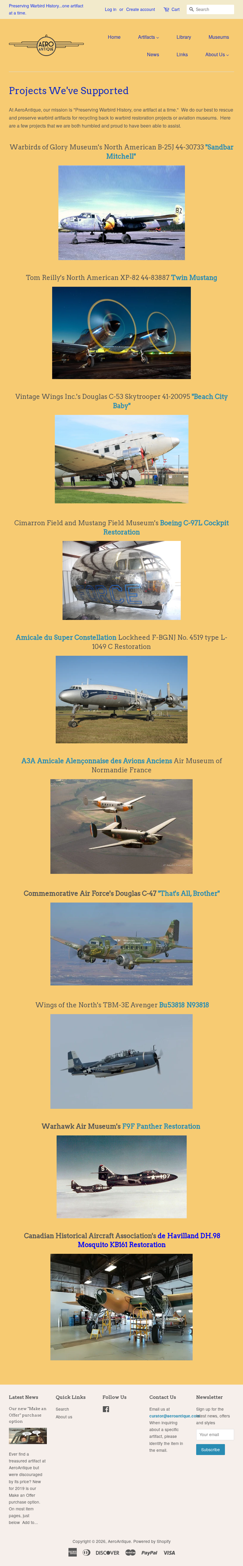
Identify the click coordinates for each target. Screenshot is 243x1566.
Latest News (23, 1397)
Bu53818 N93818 (184, 1005)
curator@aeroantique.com (174, 1416)
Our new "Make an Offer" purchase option (28, 1415)
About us (64, 1417)
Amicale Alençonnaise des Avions (91, 761)
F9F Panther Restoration (161, 1126)
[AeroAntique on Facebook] (106, 1410)
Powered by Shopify (152, 1541)
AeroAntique (119, 1541)
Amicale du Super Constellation (66, 637)
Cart (176, 9)
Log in (110, 9)
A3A (29, 761)
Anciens (159, 761)
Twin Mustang (194, 277)
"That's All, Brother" (189, 893)
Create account (140, 9)
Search (62, 1409)
